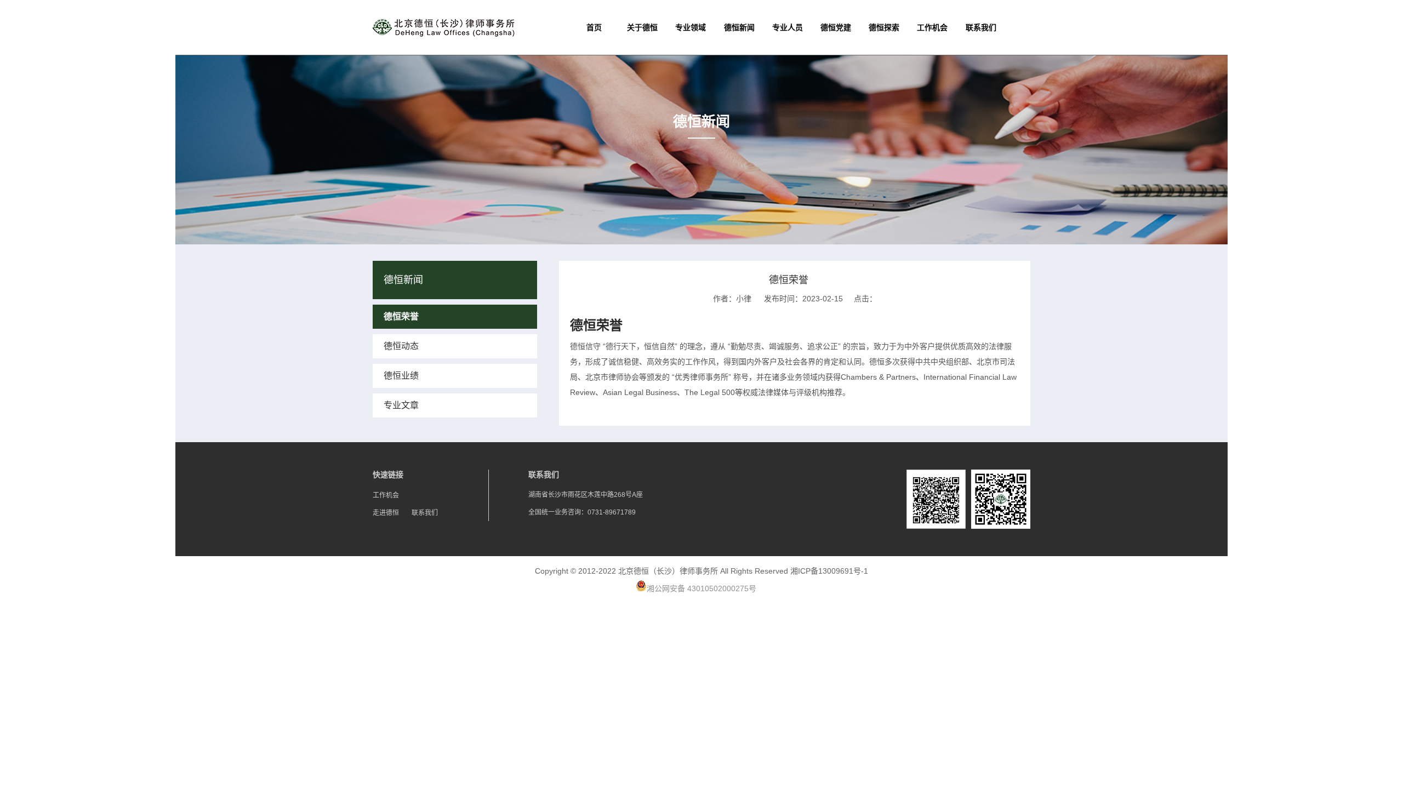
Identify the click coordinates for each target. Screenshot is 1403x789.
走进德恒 (386, 513)
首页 (594, 27)
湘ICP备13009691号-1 (829, 571)
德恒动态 (401, 346)
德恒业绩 (401, 375)
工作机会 (932, 27)
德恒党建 (835, 27)
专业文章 (401, 405)
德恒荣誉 (401, 316)
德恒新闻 (739, 27)
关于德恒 (642, 27)
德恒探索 (884, 27)
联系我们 (981, 27)
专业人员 (787, 27)
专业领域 (690, 27)
